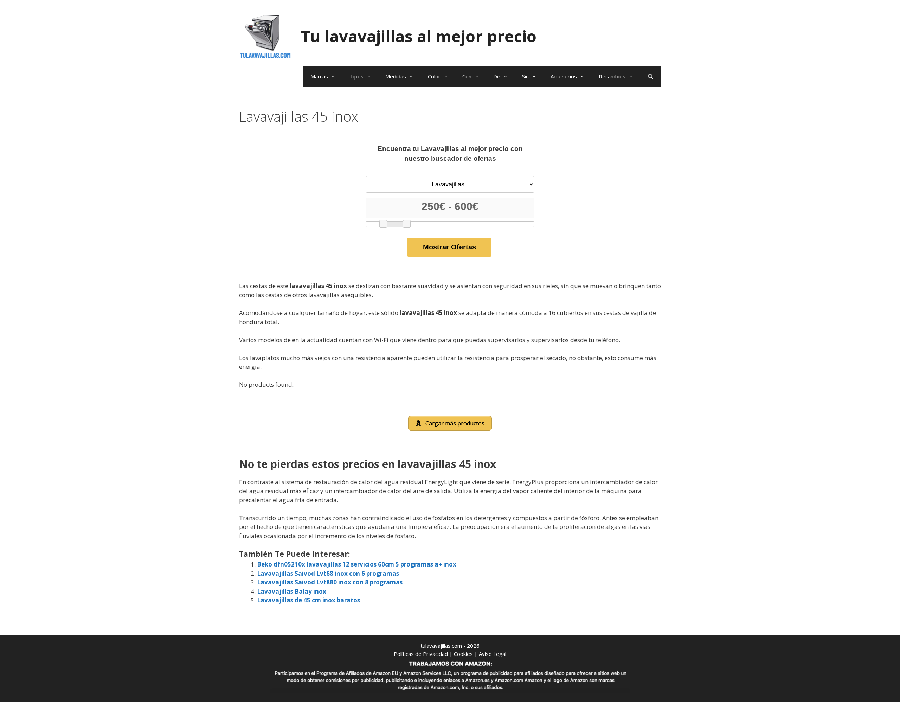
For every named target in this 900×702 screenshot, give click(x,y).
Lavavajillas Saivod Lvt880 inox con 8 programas (330, 582)
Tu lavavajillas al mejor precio (418, 36)
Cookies (463, 653)
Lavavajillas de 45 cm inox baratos (308, 600)
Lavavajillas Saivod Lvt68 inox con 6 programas (328, 573)
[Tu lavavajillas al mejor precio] (265, 36)
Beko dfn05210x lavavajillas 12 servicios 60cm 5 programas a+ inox (356, 564)
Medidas (395, 76)
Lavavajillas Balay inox (291, 591)
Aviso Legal (492, 653)
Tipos (357, 76)
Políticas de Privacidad (421, 653)
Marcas (319, 76)
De (496, 76)
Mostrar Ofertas (449, 247)
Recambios (612, 76)
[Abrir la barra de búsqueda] (650, 76)
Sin (525, 76)
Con (466, 76)
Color (434, 76)
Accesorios (564, 76)
